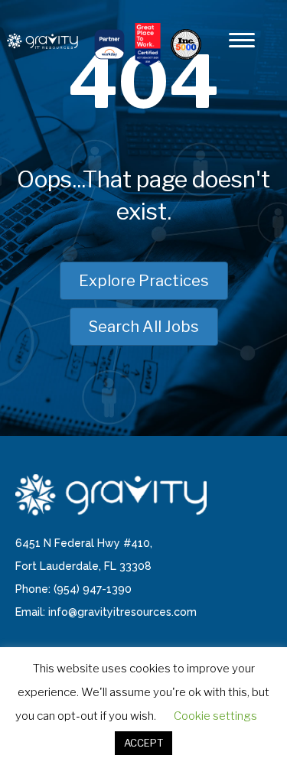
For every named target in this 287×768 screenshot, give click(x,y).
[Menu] (242, 41)
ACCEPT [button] (143, 743)
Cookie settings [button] (215, 716)
